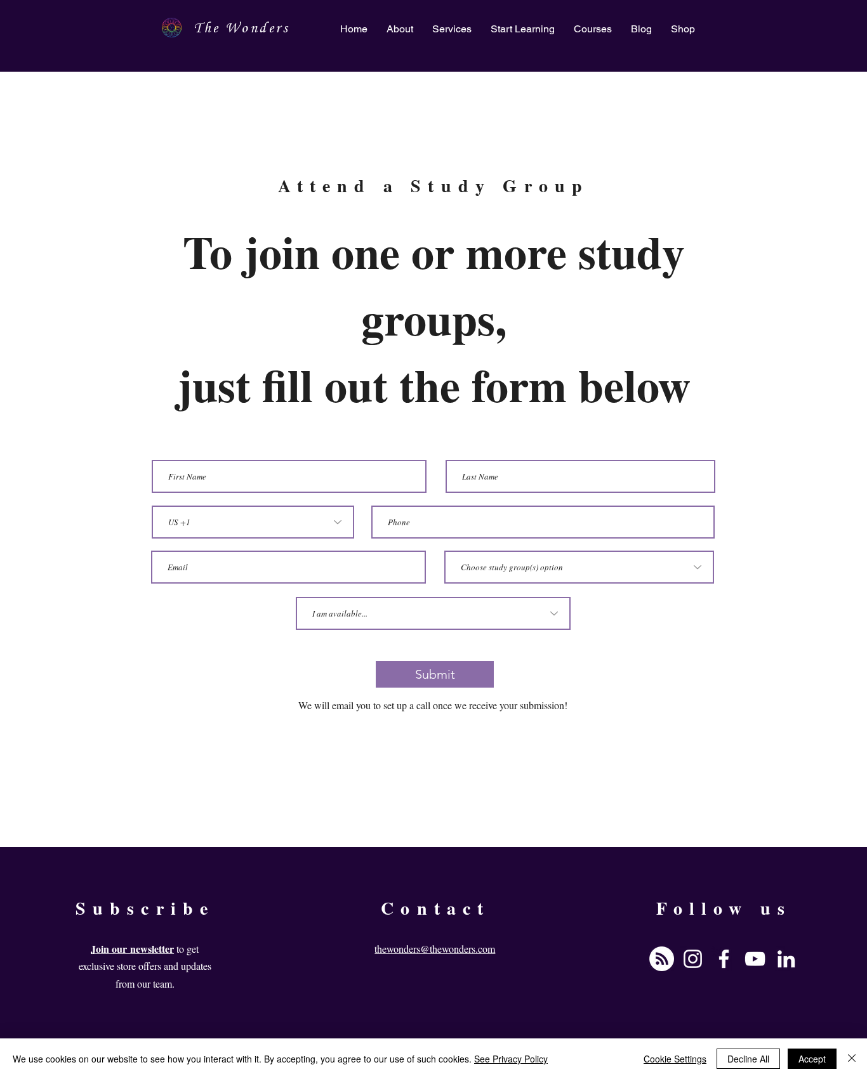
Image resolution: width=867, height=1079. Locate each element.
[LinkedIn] (786, 958)
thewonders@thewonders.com (434, 948)
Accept (812, 1058)
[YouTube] (755, 958)
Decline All (748, 1058)
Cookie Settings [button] (675, 1058)
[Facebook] (723, 958)
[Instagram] (692, 958)
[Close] (851, 1059)
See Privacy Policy (511, 1058)
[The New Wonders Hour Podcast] (661, 958)
